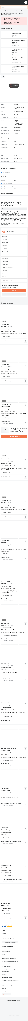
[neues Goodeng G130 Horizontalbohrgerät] (14, 448)
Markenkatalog (5, 971)
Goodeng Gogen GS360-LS (9, 748)
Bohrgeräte (4, 236)
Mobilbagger (5, 258)
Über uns (4, 933)
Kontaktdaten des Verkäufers (8, 938)
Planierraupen (5, 261)
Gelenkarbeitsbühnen (7, 267)
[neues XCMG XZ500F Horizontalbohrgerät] (14, 817)
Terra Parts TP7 (5, 903)
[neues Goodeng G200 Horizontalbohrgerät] (14, 692)
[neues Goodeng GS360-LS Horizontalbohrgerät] (14, 394)
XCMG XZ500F (5, 828)
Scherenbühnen (6, 255)
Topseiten (4, 974)
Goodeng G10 (5, 364)
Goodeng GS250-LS (6, 500)
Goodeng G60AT (6, 581)
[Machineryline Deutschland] (10, 2)
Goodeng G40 (5, 324)
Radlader (4, 248)
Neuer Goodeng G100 (17, 57)
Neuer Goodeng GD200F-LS (19, 40)
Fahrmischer (5, 277)
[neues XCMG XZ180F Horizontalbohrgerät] (14, 778)
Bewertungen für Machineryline (9, 969)
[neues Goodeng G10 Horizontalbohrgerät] (14, 354)
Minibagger (4, 245)
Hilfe (3, 936)
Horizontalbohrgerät (18, 111)
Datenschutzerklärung (7, 963)
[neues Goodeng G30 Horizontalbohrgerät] (14, 530)
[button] (26, 2)
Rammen (4, 239)
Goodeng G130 (5, 459)
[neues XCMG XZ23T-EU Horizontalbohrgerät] (14, 855)
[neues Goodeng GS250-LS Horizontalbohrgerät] (14, 490)
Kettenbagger (5, 242)
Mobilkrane (4, 270)
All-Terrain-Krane (6, 251)
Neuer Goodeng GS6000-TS (19, 32)
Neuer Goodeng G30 (17, 49)
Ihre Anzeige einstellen (14, 436)
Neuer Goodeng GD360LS (18, 66)
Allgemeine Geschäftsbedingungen (10, 961)
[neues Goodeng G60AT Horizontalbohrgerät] (14, 571)
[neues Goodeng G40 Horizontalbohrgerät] (14, 314)
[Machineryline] (6, 11)
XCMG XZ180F (5, 788)
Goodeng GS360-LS (6, 404)
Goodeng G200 (5, 703)
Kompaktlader (5, 273)
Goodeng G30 (5, 540)
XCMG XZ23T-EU (6, 865)
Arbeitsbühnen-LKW (7, 280)
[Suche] (25, 7)
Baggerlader (5, 264)
